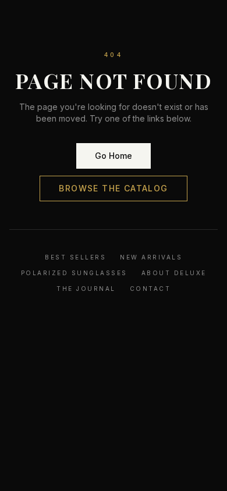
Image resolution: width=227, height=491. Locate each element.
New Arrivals (151, 257)
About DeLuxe (174, 272)
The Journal (86, 288)
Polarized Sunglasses (74, 272)
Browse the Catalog (113, 188)
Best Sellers (75, 257)
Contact (150, 288)
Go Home (113, 156)
